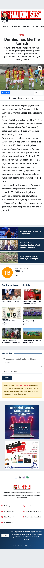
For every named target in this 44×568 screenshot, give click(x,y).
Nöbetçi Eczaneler (11, 506)
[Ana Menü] (7, 22)
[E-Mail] (16, 276)
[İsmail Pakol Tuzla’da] (11, 294)
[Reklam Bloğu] (22, 422)
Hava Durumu (31, 506)
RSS (6, 535)
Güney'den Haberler (20, 26)
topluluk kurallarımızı (22, 385)
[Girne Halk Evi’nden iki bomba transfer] (32, 294)
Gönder (6, 378)
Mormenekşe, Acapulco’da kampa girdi (31, 322)
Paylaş (7, 92)
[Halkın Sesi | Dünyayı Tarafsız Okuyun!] (21, 15)
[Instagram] (24, 477)
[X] (20, 477)
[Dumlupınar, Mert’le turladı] (22, 77)
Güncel (5, 26)
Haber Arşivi (8, 522)
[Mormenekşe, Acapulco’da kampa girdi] (32, 313)
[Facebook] (16, 477)
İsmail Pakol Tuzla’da (10, 301)
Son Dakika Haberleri (33, 517)
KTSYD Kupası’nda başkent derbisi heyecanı (9, 322)
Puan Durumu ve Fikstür (34, 511)
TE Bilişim (27, 546)
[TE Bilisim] (7, 273)
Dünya (35, 26)
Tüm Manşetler (9, 517)
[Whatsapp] (28, 477)
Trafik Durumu (9, 511)
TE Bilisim (14, 98)
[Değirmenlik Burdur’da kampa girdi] (32, 333)
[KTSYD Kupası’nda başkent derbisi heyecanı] (11, 313)
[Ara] (3, 22)
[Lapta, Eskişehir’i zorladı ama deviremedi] (11, 333)
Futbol (22, 35)
